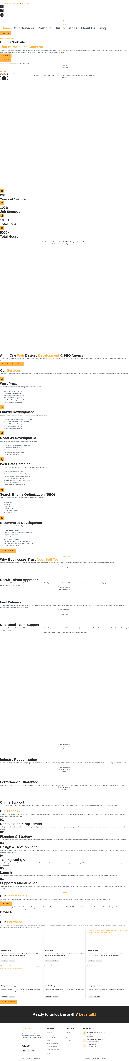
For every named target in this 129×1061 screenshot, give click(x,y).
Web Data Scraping (51, 1040)
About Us (87, 28)
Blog (102, 28)
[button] (1, 909)
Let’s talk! (87, 1014)
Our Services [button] (24, 28)
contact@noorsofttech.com (95, 1039)
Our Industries (65, 28)
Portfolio (44, 28)
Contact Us (68, 1040)
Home (6, 28)
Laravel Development (52, 1046)
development (53, 358)
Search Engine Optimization (53, 1037)
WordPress (49, 1032)
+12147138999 (91, 1045)
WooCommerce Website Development (52, 1052)
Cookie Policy (104, 1058)
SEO (62, 50)
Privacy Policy (87, 1058)
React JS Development (52, 1043)
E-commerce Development (53, 1049)
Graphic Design (50, 1035)
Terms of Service (95, 1058)
